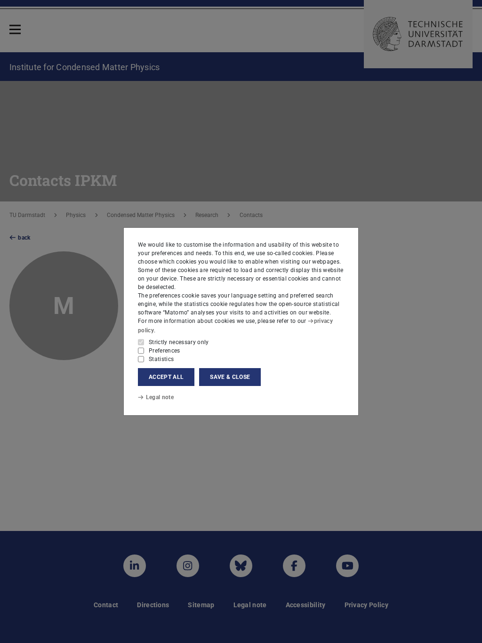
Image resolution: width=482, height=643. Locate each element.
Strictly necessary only (179, 342)
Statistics (161, 359)
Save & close (230, 377)
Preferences (164, 350)
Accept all (166, 377)
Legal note (160, 397)
